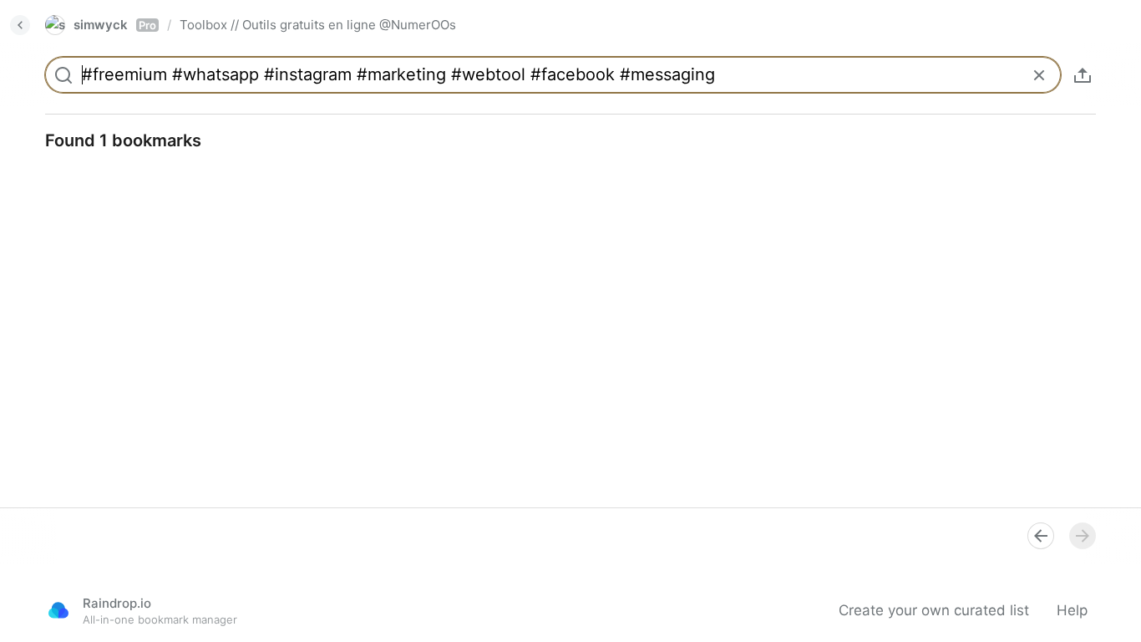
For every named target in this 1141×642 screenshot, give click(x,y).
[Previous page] (1040, 535)
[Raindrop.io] (58, 610)
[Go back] (20, 25)
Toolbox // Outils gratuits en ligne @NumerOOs (318, 25)
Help (1072, 610)
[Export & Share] (1082, 75)
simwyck (115, 25)
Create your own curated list (934, 610)
